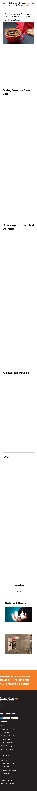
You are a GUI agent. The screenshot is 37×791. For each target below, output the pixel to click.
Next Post (18, 591)
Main (5, 20)
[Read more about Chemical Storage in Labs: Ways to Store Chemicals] (18, 644)
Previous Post (18, 585)
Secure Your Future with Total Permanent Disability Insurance (18, 626)
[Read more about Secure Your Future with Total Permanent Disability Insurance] (18, 614)
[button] (3, 3)
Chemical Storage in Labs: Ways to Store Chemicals (17, 658)
